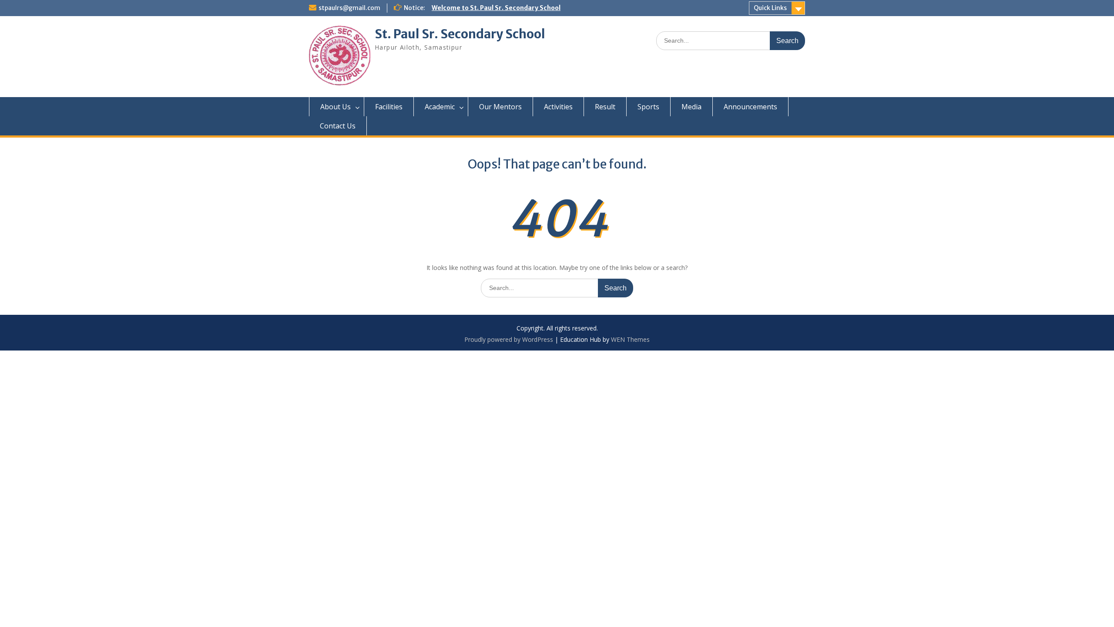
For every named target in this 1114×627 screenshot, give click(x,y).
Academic (440, 106)
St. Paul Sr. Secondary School (460, 34)
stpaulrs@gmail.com (349, 8)
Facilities (389, 106)
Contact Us (338, 126)
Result (605, 106)
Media (691, 106)
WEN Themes (630, 339)
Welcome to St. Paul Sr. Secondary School (496, 8)
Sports (648, 106)
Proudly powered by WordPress (508, 339)
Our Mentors (500, 106)
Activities (558, 106)
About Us (335, 106)
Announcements (750, 106)
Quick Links (770, 8)
